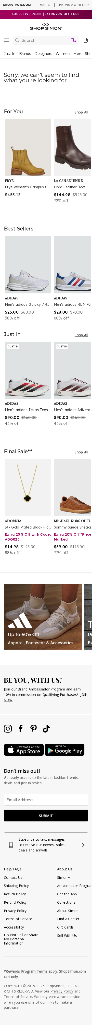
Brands (25, 53)
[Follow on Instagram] (8, 731)
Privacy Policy (15, 910)
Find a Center (68, 918)
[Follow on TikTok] (46, 731)
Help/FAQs (13, 869)
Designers (43, 53)
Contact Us (13, 877)
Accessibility (14, 927)
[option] (29, 167)
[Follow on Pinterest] (34, 731)
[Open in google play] (64, 754)
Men (77, 53)
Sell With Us (67, 935)
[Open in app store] (24, 754)
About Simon (68, 910)
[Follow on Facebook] (21, 731)
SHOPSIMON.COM (17, 4)
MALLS (45, 4)
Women (63, 53)
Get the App (67, 894)
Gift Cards (65, 927)
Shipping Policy (16, 885)
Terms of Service (18, 918)
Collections (66, 902)
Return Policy (15, 894)
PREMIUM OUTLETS (74, 4)
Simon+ (63, 877)
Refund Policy (15, 902)
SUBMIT (46, 815)
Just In (9, 53)
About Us (65, 869)
